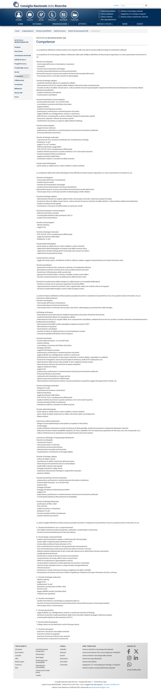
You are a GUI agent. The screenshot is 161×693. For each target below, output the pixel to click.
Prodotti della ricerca (21, 68)
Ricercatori (52, 20)
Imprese (30, 20)
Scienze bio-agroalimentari (92, 659)
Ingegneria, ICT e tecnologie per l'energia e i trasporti (101, 665)
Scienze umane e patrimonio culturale (134, 17)
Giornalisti (63, 20)
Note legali (39, 657)
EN (117, 6)
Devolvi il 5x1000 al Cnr (111, 684)
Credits (38, 675)
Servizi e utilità (104, 24)
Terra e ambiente (107, 14)
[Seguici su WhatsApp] (129, 664)
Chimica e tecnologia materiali (131, 11)
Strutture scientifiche (43, 31)
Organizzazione (60, 24)
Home (20, 24)
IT (114, 6)
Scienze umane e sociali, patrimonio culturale (98, 668)
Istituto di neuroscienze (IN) (78, 31)
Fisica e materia (106, 17)
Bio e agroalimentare (108, 20)
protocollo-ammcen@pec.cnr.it (99, 687)
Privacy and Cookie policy (43, 671)
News (124, 24)
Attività (82, 24)
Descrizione (18, 51)
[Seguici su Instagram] (129, 658)
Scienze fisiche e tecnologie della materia (97, 655)
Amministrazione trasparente (42, 650)
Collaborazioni (19, 80)
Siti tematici (40, 654)
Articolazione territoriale (22, 55)
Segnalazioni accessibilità (40, 666)
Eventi (140, 24)
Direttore (17, 47)
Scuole (41, 20)
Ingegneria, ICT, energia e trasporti (133, 14)
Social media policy (134, 670)
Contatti (18, 655)
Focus (16, 97)
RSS (16, 668)
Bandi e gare (19, 662)
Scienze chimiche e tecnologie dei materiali (97, 649)
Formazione (18, 84)
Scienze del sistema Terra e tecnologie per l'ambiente (101, 652)
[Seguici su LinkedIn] (136, 658)
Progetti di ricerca (20, 64)
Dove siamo (19, 652)
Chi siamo (37, 24)
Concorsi (18, 665)
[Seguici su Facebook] (129, 651)
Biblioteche (18, 88)
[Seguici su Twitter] (136, 651)
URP (16, 659)
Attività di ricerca (20, 60)
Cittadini (19, 20)
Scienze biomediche (108, 11)
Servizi (16, 72)
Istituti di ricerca (60, 31)
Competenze (18, 76)
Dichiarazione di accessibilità (41, 661)
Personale (74, 20)
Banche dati (18, 93)
